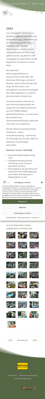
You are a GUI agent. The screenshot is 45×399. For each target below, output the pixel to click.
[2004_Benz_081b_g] (22, 265)
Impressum (35, 217)
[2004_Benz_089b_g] (10, 265)
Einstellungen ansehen (22, 213)
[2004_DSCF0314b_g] (22, 245)
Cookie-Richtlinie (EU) (22, 379)
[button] (42, 182)
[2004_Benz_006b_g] (22, 315)
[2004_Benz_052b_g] (10, 295)
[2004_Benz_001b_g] (10, 325)
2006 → (36, 340)
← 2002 (9, 340)
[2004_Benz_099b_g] (22, 255)
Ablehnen (22, 207)
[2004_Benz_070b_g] (22, 275)
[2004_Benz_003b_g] (34, 315)
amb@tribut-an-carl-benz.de (19, 228)
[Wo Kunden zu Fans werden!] (29, 388)
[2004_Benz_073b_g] (10, 275)
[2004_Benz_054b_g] (34, 285)
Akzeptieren (22, 202)
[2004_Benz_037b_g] (34, 295)
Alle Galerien (22, 340)
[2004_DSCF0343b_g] (10, 235)
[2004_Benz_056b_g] (22, 285)
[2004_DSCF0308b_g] (34, 245)
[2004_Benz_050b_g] (22, 295)
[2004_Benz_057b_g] (10, 285)
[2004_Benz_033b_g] (10, 305)
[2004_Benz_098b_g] (34, 255)
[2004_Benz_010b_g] (34, 305)
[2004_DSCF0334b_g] (22, 235)
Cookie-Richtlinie (11, 217)
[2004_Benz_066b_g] (34, 275)
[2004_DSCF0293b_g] (10, 255)
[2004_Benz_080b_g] (34, 265)
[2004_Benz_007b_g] (10, 315)
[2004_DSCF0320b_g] (10, 245)
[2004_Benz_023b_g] (22, 305)
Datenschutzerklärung (24, 217)
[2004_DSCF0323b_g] (34, 235)
